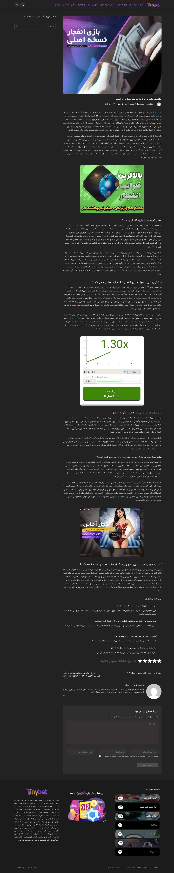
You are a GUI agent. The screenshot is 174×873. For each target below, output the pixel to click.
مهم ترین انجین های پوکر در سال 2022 (144, 674)
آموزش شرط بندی (108, 4)
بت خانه (158, 322)
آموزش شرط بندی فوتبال (87, 4)
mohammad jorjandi (143, 104)
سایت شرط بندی (136, 4)
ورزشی (58, 4)
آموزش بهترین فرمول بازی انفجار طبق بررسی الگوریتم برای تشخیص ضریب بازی (81, 675)
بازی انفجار (122, 4)
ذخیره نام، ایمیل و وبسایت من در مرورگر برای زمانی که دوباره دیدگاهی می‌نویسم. (131, 756)
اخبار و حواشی (69, 4)
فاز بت (77, 318)
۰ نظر (119, 104)
